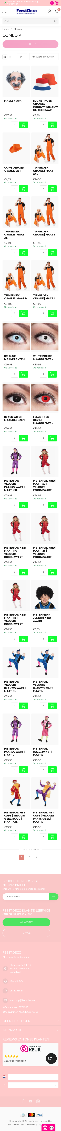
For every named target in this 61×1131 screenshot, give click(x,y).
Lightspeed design (29, 1124)
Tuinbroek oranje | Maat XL (14, 234)
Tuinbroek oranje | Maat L (44, 297)
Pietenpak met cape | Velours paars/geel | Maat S (43, 817)
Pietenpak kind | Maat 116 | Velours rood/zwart (15, 619)
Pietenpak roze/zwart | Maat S (42, 751)
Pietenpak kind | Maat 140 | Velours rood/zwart (15, 552)
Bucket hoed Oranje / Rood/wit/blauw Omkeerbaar (45, 105)
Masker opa (13, 100)
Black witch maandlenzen (14, 418)
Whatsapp (26, 922)
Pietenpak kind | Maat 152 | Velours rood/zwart (44, 485)
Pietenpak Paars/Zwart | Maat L (14, 751)
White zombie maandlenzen (43, 358)
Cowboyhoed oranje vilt (14, 169)
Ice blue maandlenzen (14, 358)
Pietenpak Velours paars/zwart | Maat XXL (14, 485)
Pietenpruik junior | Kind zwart (42, 617)
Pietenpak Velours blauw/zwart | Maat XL (15, 686)
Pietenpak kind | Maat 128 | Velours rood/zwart (44, 552)
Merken (18, 29)
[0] (56, 11)
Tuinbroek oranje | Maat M (15, 297)
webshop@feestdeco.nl (22, 1000)
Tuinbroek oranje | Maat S (44, 233)
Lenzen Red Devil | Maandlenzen (43, 420)
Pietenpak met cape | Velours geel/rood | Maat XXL (15, 817)
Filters (28, 44)
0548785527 (16, 981)
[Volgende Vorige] (36, 857)
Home (6, 29)
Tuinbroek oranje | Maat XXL (43, 170)
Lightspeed (12, 1124)
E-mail (26, 932)
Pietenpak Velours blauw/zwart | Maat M (44, 686)
